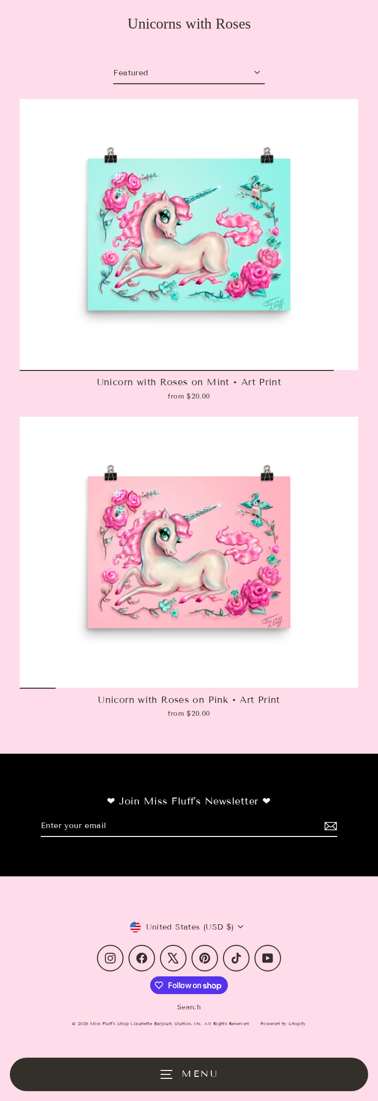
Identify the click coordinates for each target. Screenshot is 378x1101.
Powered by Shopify (283, 1024)
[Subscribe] (329, 826)
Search (189, 1007)
